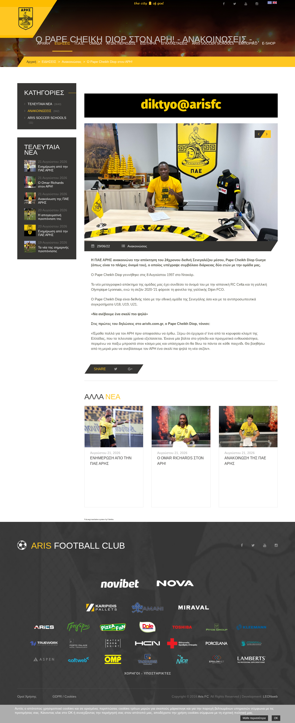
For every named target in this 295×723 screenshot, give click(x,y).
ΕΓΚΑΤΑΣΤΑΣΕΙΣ (174, 43)
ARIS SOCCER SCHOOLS (213, 43)
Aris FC (203, 696)
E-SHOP (268, 43)
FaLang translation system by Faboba (98, 519)
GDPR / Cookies (64, 696)
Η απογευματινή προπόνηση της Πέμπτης (49, 218)
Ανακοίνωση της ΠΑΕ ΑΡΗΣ (53, 200)
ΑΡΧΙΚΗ (43, 43)
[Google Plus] (130, 369)
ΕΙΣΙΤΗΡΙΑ (148, 43)
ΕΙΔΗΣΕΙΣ (62, 43)
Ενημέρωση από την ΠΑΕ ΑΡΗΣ (53, 168)
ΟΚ (276, 718)
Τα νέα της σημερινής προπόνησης (53, 249)
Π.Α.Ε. (80, 43)
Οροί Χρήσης (26, 696)
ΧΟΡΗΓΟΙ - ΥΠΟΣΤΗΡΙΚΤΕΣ (147, 673)
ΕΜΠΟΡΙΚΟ (248, 43)
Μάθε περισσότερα (254, 718)
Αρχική (31, 62)
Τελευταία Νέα (44, 104)
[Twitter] (115, 369)
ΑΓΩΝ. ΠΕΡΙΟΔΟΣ (121, 43)
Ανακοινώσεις (71, 62)
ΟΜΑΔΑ (95, 43)
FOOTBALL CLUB (78, 546)
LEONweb (270, 696)
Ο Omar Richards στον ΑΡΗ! (51, 184)
